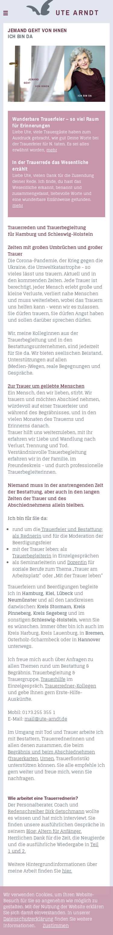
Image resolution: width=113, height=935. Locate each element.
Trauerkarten (23, 758)
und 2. (19, 851)
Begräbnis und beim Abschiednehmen (51, 752)
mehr (51, 150)
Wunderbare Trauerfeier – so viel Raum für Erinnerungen (55, 122)
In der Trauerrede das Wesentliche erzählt (50, 165)
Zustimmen (56, 925)
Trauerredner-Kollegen (70, 686)
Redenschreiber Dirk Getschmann (46, 811)
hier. (67, 871)
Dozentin (77, 562)
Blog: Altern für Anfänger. (54, 831)
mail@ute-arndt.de (45, 719)
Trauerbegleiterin (31, 556)
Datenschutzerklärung (28, 919)
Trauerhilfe (53, 679)
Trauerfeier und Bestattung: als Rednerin (57, 532)
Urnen (47, 758)
